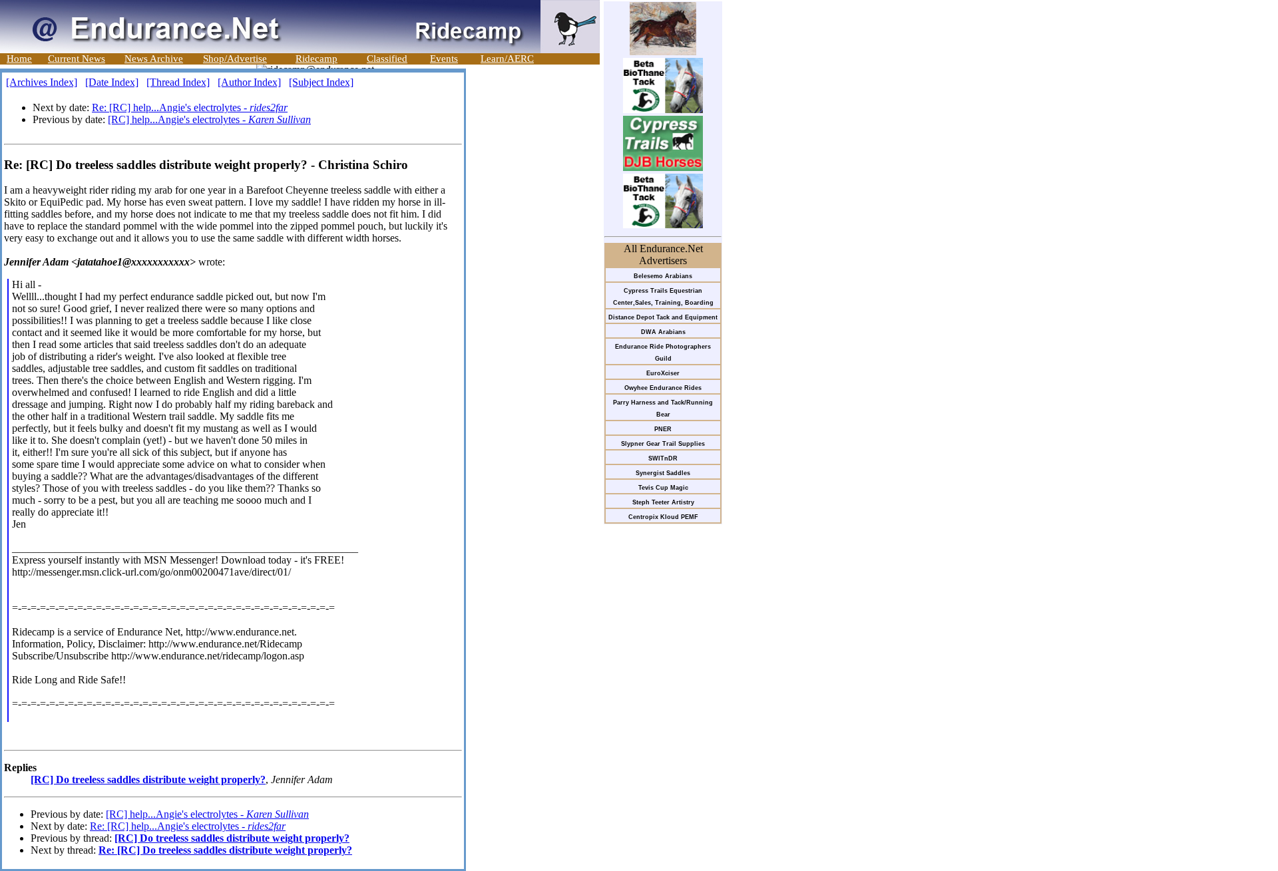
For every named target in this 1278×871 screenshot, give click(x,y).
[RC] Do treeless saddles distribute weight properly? (148, 779)
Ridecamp (316, 58)
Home (19, 58)
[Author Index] (249, 82)
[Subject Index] (321, 82)
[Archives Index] (41, 82)
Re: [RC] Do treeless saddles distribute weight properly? (225, 850)
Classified (387, 58)
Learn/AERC (507, 58)
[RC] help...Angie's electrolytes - (209, 119)
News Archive (153, 58)
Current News (76, 58)
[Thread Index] (178, 82)
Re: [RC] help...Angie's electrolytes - (190, 107)
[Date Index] (111, 82)
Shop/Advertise (235, 58)
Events (444, 58)
